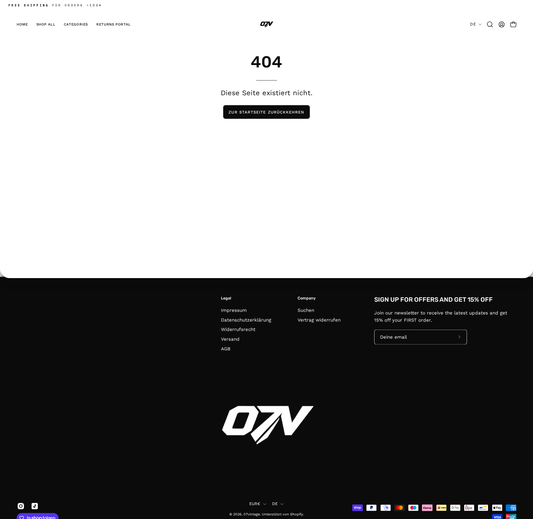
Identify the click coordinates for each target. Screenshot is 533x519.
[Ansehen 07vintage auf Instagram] (20, 506)
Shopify (296, 514)
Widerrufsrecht (238, 329)
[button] (76, 24)
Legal (226, 298)
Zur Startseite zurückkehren (266, 112)
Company (307, 298)
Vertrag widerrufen (319, 320)
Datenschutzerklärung (246, 320)
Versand (230, 339)
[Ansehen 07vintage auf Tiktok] (34, 506)
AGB (225, 348)
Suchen (306, 310)
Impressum (234, 310)
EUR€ (254, 504)
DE (473, 24)
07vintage (251, 514)
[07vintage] (266, 24)
